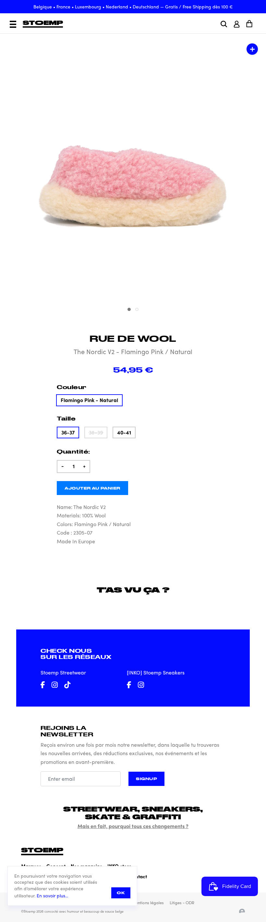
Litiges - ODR (182, 902)
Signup (146, 779)
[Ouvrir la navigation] (13, 24)
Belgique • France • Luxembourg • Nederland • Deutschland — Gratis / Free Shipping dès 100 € (133, 6)
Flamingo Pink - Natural (89, 400)
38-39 (96, 432)
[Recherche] (224, 24)
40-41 (124, 432)
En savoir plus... (52, 896)
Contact (138, 876)
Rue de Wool (133, 338)
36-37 (68, 432)
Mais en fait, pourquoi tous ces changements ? (133, 826)
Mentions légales (148, 902)
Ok (121, 893)
